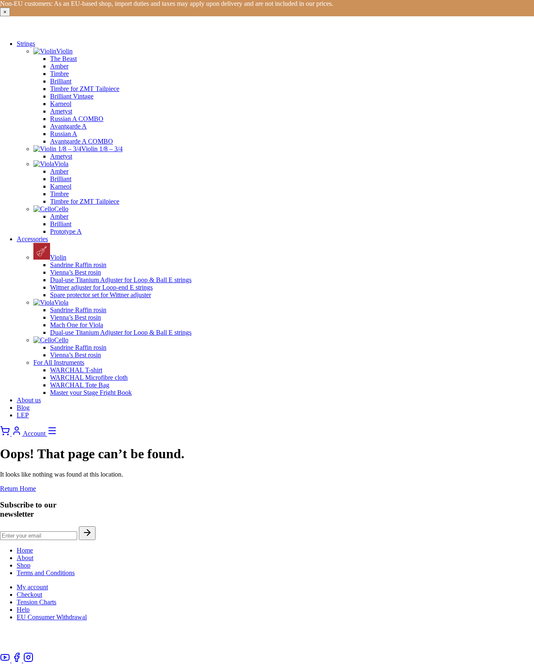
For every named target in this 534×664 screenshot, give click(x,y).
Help (23, 609)
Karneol (60, 103)
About (25, 557)
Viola (61, 163)
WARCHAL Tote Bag (79, 385)
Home (25, 550)
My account (32, 587)
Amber (59, 66)
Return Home (18, 488)
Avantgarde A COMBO (81, 141)
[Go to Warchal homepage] (34, 648)
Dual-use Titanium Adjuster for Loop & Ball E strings (120, 279)
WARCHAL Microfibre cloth (89, 377)
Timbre (59, 73)
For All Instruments (58, 362)
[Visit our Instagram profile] (28, 660)
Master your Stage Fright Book (91, 392)
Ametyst (61, 111)
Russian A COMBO (76, 118)
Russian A (63, 133)
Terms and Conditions (46, 572)
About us (29, 400)
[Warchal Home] (56, 29)
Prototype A (66, 231)
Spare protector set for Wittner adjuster (100, 294)
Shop (23, 565)
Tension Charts (36, 602)
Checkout (29, 594)
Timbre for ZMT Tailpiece (84, 88)
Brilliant (60, 81)
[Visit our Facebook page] (17, 660)
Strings (26, 43)
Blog (23, 407)
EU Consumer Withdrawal (52, 617)
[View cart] (6, 433)
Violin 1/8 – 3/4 (102, 148)
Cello (61, 208)
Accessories (32, 238)
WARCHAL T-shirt (76, 370)
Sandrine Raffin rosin (78, 264)
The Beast (63, 58)
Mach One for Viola (76, 324)
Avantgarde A (68, 126)
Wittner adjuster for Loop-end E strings (101, 287)
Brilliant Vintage (71, 96)
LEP (23, 415)
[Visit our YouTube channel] (6, 660)
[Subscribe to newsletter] (87, 533)
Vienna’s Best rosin (75, 272)
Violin (64, 51)
